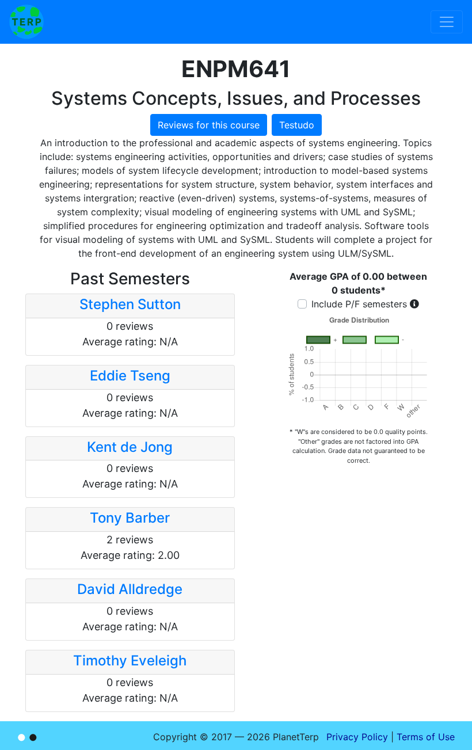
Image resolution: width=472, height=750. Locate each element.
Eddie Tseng (130, 375)
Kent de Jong (130, 447)
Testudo (296, 125)
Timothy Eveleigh (129, 660)
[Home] (26, 22)
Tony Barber (130, 517)
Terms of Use (426, 737)
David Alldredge (129, 589)
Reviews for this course (209, 125)
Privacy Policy (357, 737)
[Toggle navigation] (447, 21)
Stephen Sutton (130, 304)
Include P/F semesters (359, 304)
